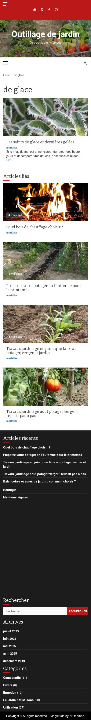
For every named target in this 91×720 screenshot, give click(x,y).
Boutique (10, 490)
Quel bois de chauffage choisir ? (45, 202)
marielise (12, 147)
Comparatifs (12, 677)
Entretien (9, 692)
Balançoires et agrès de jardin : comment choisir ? (39, 481)
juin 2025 (9, 638)
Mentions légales (15, 497)
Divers (7, 685)
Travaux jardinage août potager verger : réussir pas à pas (45, 387)
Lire (8, 160)
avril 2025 (10, 653)
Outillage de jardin (45, 34)
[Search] (85, 63)
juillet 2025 (11, 631)
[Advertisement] (45, 547)
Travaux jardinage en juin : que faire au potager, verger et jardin (45, 324)
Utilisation (10, 707)
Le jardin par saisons (18, 700)
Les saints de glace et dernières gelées (45, 117)
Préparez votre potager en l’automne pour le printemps (45, 261)
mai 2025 (9, 646)
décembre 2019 (14, 661)
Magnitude (57, 716)
